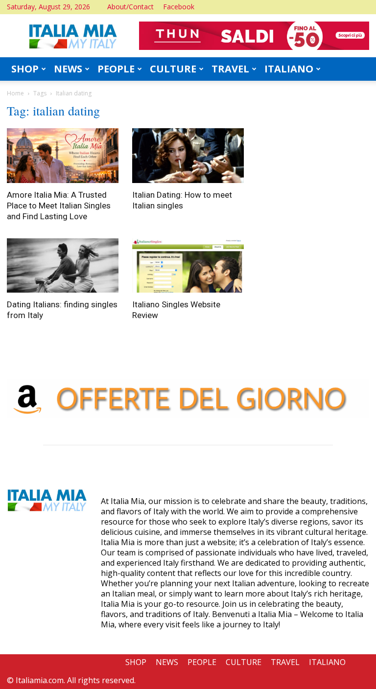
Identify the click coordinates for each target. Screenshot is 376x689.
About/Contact (130, 6)
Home (15, 93)
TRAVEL (230, 68)
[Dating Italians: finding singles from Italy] (62, 265)
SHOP (25, 68)
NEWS (68, 68)
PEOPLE (116, 68)
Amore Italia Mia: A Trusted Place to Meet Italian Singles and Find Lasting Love (59, 205)
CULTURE (173, 68)
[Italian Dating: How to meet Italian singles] (188, 155)
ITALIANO (288, 68)
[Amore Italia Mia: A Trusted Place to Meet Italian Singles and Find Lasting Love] (62, 155)
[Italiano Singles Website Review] (188, 265)
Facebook (178, 6)
